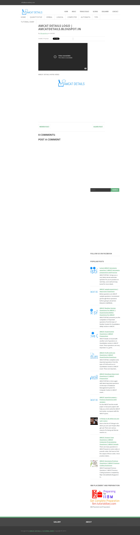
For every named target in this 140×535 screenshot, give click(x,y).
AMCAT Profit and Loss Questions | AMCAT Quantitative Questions (108, 355)
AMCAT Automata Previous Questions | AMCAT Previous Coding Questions (109, 463)
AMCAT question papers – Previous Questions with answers (108, 399)
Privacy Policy (84, 11)
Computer (72, 17)
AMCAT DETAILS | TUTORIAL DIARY (41, 531)
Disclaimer (105, 11)
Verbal (49, 17)
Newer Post (44, 126)
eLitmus (95, 11)
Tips (96, 17)
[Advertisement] (105, 226)
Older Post (98, 126)
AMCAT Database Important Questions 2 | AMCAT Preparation (109, 376)
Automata (85, 17)
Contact (115, 11)
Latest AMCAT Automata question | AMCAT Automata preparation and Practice (110, 270)
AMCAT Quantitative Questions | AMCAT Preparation (107, 334)
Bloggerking (44, 33)
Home (66, 11)
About (74, 11)
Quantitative (36, 17)
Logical (60, 17)
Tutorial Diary (27, 22)
